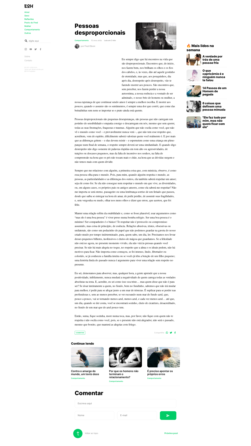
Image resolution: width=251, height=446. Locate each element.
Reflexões (29, 19)
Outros (27, 33)
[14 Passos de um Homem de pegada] (194, 91)
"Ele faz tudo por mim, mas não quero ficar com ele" (214, 122)
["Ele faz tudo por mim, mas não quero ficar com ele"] (194, 122)
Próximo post (171, 433)
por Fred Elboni (88, 46)
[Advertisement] (125, 12)
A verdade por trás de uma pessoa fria (212, 60)
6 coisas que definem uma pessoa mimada (213, 106)
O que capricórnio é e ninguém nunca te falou (213, 75)
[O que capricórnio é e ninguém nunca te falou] (194, 75)
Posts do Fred (31, 22)
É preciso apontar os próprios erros (160, 373)
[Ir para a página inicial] (28, 6)
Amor (26, 12)
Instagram (26, 49)
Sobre (27, 56)
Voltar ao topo (91, 433)
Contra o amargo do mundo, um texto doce (85, 373)
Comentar (80, 333)
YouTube (31, 49)
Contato (28, 60)
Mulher (27, 26)
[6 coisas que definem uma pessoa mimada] (194, 106)
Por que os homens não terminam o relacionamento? (123, 374)
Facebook (41, 49)
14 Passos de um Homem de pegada (214, 91)
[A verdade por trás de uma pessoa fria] (194, 59)
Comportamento (32, 29)
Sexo (26, 15)
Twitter (36, 49)
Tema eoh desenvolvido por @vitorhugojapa (34, 70)
